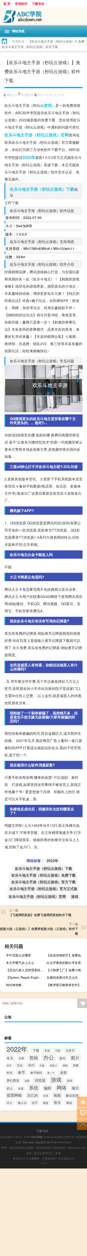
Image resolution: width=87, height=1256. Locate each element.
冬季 (21, 1058)
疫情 (69, 1081)
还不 (35, 1103)
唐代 (62, 1058)
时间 (9, 1073)
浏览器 (40, 1080)
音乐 (57, 1102)
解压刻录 (72, 1095)
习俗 (57, 1050)
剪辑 (33, 1058)
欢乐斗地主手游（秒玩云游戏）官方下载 (43, 881)
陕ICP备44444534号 (59, 1142)
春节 (21, 1072)
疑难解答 (40, 1142)
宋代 (31, 1065)
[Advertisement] (43, 1212)
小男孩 (43, 1163)
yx (15, 95)
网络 (61, 1087)
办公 (48, 1057)
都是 (45, 1103)
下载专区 (38, 3)
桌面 (63, 1072)
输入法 (22, 1103)
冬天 (10, 1058)
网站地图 (28, 1142)
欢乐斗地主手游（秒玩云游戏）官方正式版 (43, 888)
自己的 (32, 1095)
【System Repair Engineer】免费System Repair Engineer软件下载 (25, 977)
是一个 (51, 1072)
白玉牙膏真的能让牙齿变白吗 (66, 962)
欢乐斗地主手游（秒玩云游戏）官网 (36, 135)
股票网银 (14, 1095)
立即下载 (11, 202)
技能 (65, 1065)
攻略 (76, 1065)
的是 (21, 1088)
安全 (20, 1065)
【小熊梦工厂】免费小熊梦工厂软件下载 (66, 970)
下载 (36, 1050)
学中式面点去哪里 (18, 955)
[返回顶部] (82, 1124)
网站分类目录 (66, 1137)
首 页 (6, 3)
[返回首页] (82, 1102)
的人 (10, 1088)
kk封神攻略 (14, 984)
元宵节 (70, 1050)
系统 (33, 1087)
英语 (45, 1095)
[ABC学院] (43, 16)
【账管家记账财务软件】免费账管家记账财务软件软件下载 (66, 984)
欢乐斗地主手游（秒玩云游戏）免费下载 (43, 875)
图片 (75, 1058)
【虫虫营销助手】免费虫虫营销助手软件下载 (66, 955)
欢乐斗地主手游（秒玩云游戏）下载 (42, 189)
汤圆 (27, 1080)
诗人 (9, 1103)
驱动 (69, 1103)
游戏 (48, 105)
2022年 (28, 157)
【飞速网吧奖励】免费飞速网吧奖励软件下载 (40, 914)
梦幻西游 (13, 1080)
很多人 (53, 1065)
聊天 (75, 1088)
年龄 (42, 1065)
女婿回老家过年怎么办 (62, 977)
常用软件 (21, 3)
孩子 (9, 1065)
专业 (47, 1050)
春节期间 (36, 1072)
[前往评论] (82, 1113)
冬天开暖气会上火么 (20, 962)
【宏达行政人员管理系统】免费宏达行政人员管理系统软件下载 (25, 970)
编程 (47, 1088)
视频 (57, 1095)
